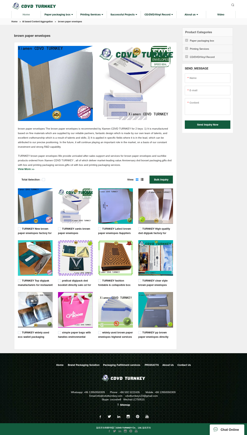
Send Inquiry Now (207, 124)
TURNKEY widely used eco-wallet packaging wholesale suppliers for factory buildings (33, 338)
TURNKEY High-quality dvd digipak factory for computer (154, 232)
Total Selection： (32, 179)
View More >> (26, 169)
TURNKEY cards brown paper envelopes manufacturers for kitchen (74, 232)
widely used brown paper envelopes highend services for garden (115, 336)
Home (14, 21)
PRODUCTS (152, 364)
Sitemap (124, 404)
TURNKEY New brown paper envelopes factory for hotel (35, 232)
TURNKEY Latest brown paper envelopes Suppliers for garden (114, 232)
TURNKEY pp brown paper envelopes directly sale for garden (153, 336)
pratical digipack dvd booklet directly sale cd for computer (74, 284)
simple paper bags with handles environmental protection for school (74, 336)
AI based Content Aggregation (37, 21)
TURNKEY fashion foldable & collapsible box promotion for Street (114, 284)
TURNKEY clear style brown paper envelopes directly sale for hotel (153, 284)
